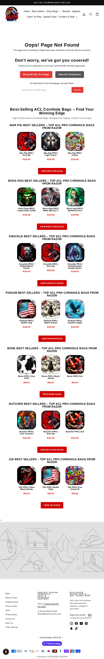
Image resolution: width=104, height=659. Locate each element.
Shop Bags (53, 11)
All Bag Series (11, 614)
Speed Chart (50, 16)
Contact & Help (67, 16)
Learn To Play (34, 16)
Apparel (76, 11)
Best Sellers (38, 11)
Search (77, 90)
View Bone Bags (52, 394)
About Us (9, 623)
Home (27, 11)
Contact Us (10, 619)
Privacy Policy (11, 606)
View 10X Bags (52, 505)
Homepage (54, 83)
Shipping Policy (11, 602)
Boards (66, 11)
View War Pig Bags (52, 171)
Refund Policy (11, 598)
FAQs (7, 594)
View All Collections (69, 74)
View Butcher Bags (52, 450)
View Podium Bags (52, 339)
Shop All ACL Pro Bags (36, 74)
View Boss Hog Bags (52, 227)
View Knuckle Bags (52, 283)
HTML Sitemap (11, 627)
